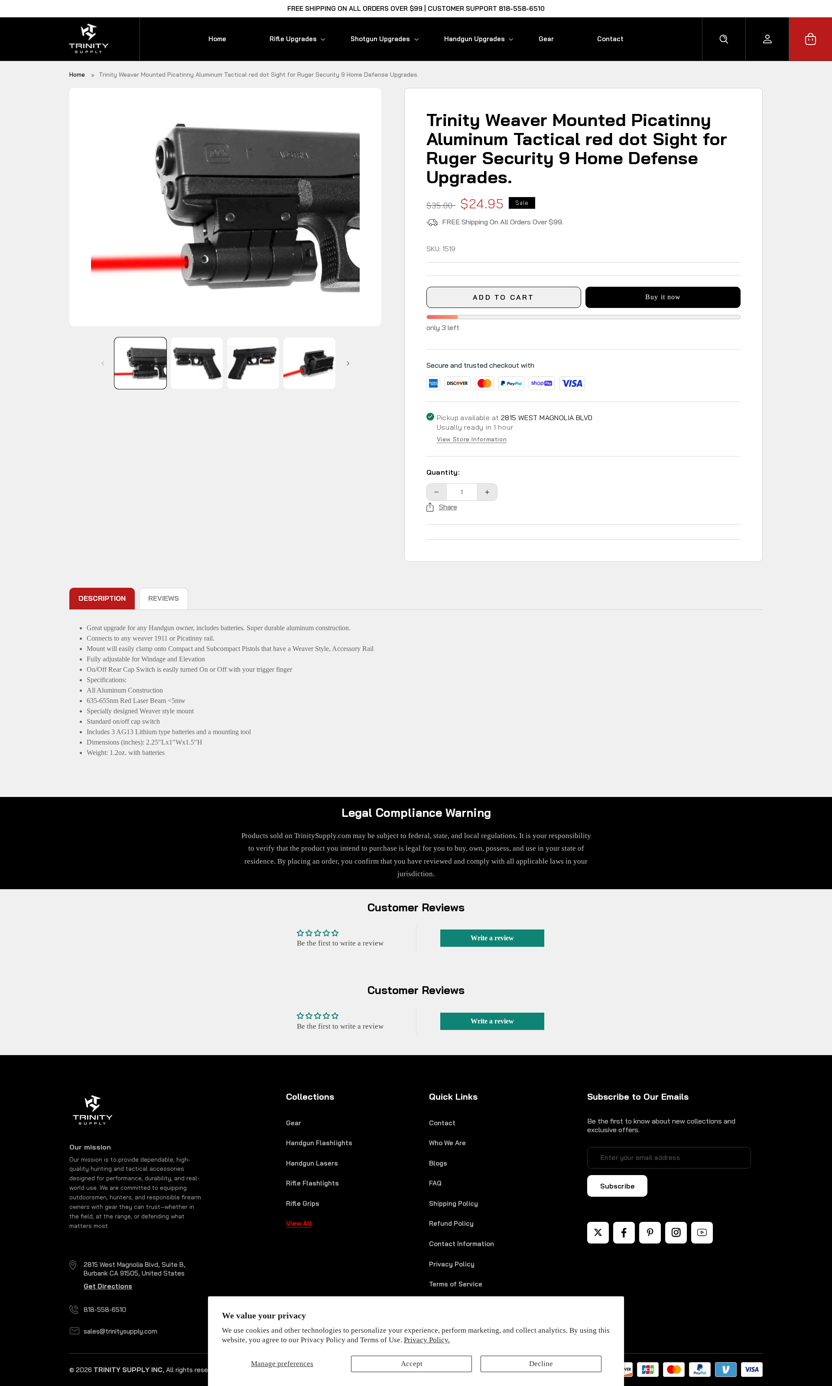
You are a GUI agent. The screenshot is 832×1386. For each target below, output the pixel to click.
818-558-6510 (105, 1309)
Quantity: (443, 472)
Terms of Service (455, 1284)
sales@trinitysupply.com (120, 1331)
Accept (411, 1364)
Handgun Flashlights (319, 1143)
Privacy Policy (451, 1264)
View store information (472, 439)
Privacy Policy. (427, 1340)
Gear (293, 1123)
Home (77, 74)
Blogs (438, 1163)
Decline (541, 1364)
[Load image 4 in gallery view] (309, 363)
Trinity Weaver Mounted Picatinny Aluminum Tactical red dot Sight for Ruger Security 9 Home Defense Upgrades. (259, 74)
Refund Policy (451, 1223)
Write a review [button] (492, 938)
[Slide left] (102, 363)
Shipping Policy (453, 1203)
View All (299, 1223)
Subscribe (617, 1186)
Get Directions (108, 1286)
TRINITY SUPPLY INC (128, 1370)
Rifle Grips (302, 1203)
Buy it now (663, 297)
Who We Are (447, 1143)
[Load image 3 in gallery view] (253, 363)
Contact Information (461, 1244)
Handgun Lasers (312, 1163)
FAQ (435, 1183)
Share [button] (448, 506)
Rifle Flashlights (312, 1183)
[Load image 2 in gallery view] (196, 363)
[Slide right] (348, 363)
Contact (442, 1123)
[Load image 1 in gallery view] (140, 363)
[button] (288, 38)
